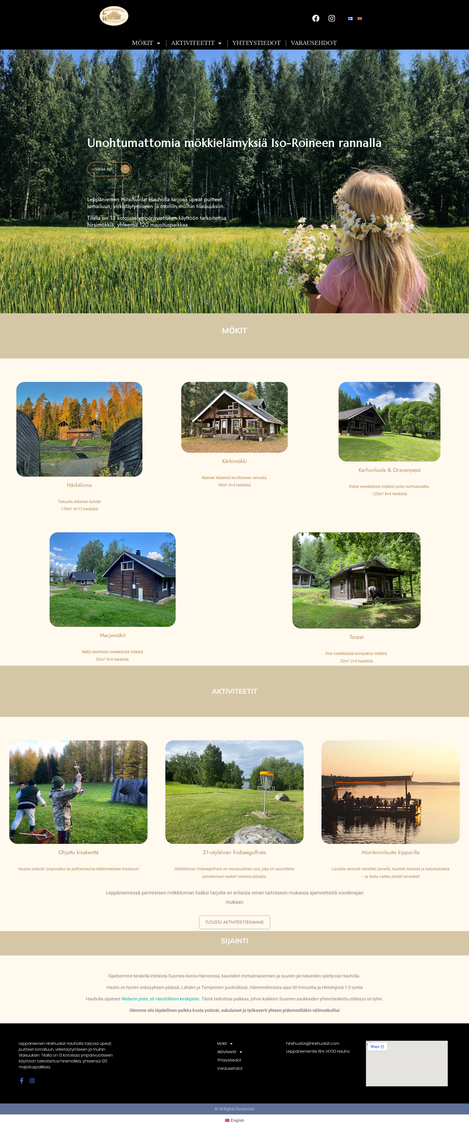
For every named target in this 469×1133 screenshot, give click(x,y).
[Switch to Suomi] (350, 18)
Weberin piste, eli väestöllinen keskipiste (160, 998)
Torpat (356, 637)
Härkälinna (79, 485)
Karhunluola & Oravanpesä (390, 470)
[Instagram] (331, 18)
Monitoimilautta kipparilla (391, 852)
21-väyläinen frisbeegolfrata (234, 852)
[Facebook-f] (21, 1080)
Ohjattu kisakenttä (78, 852)
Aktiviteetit (193, 43)
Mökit (142, 43)
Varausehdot (314, 43)
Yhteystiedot (257, 43)
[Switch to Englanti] (359, 18)
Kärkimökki (234, 461)
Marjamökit (112, 635)
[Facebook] (316, 18)
